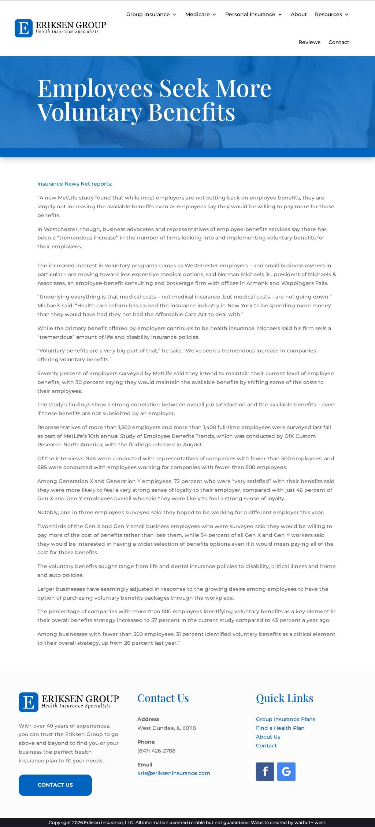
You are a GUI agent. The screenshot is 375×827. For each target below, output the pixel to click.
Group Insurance (148, 14)
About (299, 14)
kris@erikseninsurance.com (173, 773)
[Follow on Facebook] (265, 771)
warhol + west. (310, 822)
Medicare (197, 14)
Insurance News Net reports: (74, 183)
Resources (328, 14)
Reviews (309, 42)
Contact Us (55, 785)
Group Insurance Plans (285, 719)
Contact (338, 42)
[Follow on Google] (286, 771)
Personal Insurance (250, 14)
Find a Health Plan (280, 728)
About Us (268, 736)
